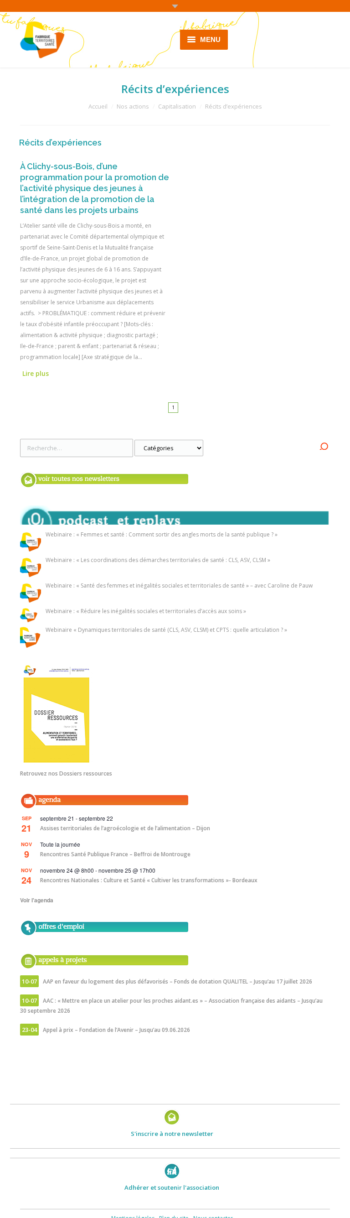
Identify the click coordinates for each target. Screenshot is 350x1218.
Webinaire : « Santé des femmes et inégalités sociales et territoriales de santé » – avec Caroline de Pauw (179, 586)
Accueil (98, 106)
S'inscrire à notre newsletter (172, 1134)
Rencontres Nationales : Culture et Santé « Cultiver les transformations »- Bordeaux (148, 880)
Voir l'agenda (36, 900)
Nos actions (133, 106)
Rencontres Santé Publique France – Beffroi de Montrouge (115, 854)
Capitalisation (177, 106)
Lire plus (35, 373)
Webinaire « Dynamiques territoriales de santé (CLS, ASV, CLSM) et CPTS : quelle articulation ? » (166, 630)
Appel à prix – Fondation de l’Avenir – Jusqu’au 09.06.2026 (116, 1030)
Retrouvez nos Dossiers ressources (66, 773)
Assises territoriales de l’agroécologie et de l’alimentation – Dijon (125, 828)
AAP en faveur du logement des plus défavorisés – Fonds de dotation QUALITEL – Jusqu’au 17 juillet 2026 (177, 981)
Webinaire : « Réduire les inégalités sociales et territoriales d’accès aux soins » (146, 611)
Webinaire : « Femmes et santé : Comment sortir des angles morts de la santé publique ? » (162, 534)
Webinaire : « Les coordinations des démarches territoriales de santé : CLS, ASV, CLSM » (158, 560)
